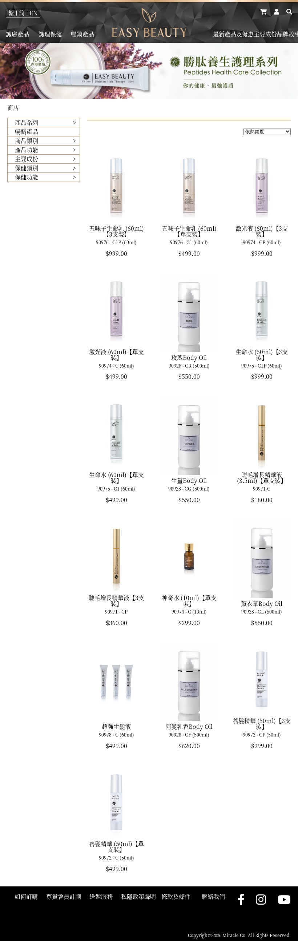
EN (33, 13)
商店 (13, 107)
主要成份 (265, 34)
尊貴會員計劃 (63, 896)
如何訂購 (26, 896)
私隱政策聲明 (138, 896)
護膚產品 (17, 34)
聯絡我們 (213, 896)
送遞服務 (101, 896)
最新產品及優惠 (233, 34)
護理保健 (50, 34)
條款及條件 (175, 896)
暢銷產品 (82, 34)
